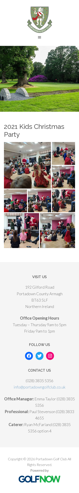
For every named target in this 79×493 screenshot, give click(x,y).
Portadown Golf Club (39, 20)
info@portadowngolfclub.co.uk (39, 387)
